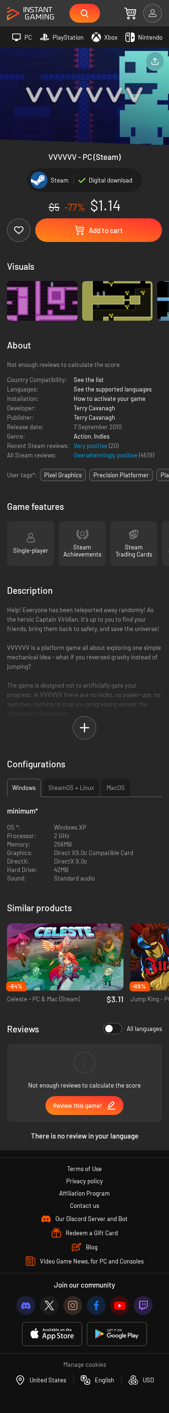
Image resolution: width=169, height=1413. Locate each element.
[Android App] (117, 1334)
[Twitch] (143, 1305)
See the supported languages (113, 389)
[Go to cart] (130, 13)
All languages (144, 1028)
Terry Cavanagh (94, 408)
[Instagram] (72, 1305)
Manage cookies (84, 1364)
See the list (89, 379)
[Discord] (25, 1305)
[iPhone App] (52, 1334)
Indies (101, 436)
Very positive (91, 445)
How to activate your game (110, 398)
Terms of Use (84, 1168)
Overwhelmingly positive (106, 455)
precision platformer (121, 475)
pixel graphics (63, 475)
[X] (49, 1305)
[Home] (30, 14)
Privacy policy (84, 1181)
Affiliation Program (84, 1193)
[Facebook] (96, 1305)
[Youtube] (119, 1305)
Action (82, 436)
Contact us (84, 1205)
